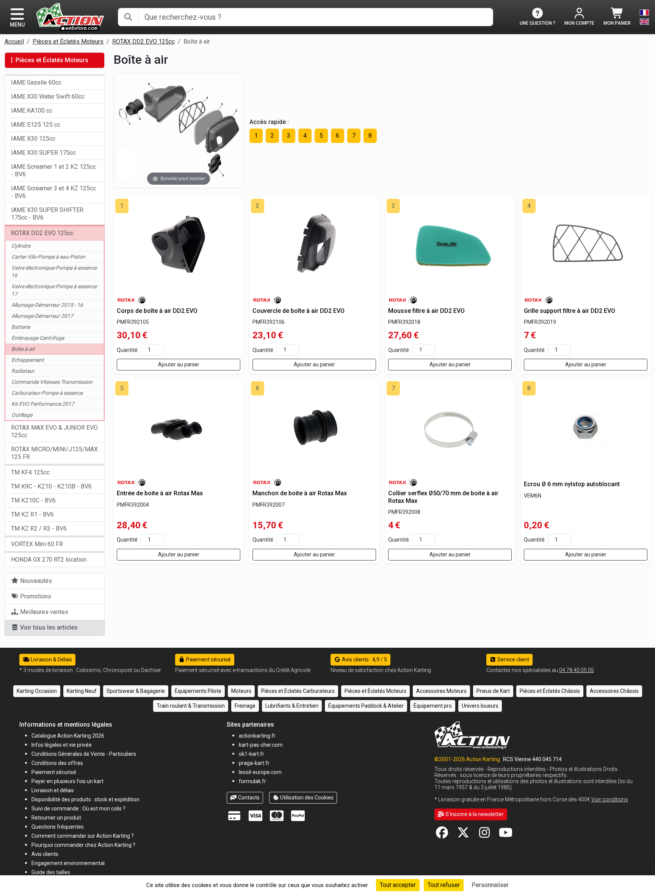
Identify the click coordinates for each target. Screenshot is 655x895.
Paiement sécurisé (208, 659)
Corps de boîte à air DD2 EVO (157, 310)
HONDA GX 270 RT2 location (48, 559)
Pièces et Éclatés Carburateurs (298, 691)
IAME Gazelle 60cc (36, 82)
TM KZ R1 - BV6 (32, 514)
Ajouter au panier (178, 364)
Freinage (245, 706)
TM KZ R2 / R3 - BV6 (39, 528)
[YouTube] (505, 834)
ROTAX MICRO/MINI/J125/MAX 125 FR (54, 453)
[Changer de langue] (644, 17)
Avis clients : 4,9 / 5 (364, 659)
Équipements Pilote (198, 691)
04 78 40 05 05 (576, 670)
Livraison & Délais (51, 659)
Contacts (248, 798)
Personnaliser (490, 885)
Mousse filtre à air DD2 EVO (426, 310)
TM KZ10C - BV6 (33, 500)
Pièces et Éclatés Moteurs (68, 41)
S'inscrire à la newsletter (474, 814)
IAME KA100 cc (31, 110)
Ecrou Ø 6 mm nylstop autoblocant (572, 484)
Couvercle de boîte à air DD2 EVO (298, 310)
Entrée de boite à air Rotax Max (160, 493)
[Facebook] (442, 834)
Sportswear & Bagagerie (136, 691)
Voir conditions (609, 799)
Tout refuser (444, 885)
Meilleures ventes (43, 612)
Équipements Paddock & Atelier (366, 706)
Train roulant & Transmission (191, 706)
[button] (50, 872)
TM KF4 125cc (30, 472)
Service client (512, 659)
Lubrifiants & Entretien (291, 706)
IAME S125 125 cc (35, 124)
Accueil (14, 41)
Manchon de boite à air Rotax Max (299, 493)
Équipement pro (433, 706)
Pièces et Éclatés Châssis (550, 691)
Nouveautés (35, 580)
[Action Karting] (70, 16)
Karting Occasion (37, 691)
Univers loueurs (480, 706)
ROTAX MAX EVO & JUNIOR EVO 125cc (54, 431)
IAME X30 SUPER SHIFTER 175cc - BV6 (47, 213)
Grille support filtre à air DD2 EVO (569, 310)
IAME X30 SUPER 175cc (43, 152)
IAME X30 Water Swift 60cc (48, 96)
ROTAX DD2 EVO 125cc (143, 41)
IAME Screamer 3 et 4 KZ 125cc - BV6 (53, 192)
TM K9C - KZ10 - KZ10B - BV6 (51, 486)
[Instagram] (484, 834)
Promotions (35, 596)
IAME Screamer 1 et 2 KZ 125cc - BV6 (53, 170)
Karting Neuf (82, 691)
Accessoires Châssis (614, 691)
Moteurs (241, 691)
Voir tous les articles (48, 627)
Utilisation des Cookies (306, 798)
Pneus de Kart (493, 691)
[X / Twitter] (463, 834)
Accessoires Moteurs (441, 691)
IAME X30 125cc (33, 138)
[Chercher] (128, 17)
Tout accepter (398, 885)
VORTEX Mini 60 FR (37, 544)
